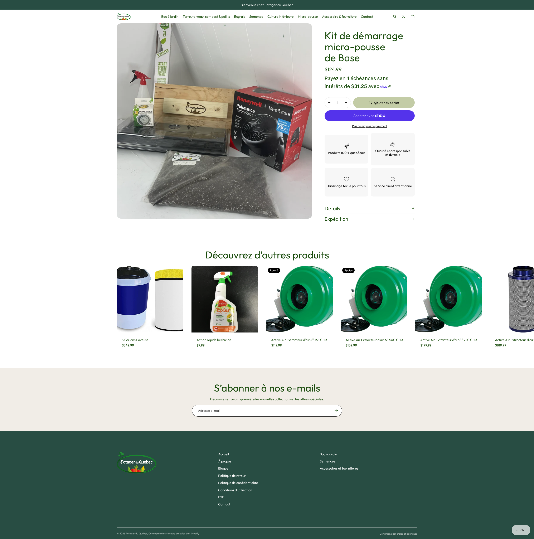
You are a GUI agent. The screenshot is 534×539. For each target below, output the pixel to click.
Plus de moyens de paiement (369, 126)
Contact (224, 504)
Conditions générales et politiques (398, 533)
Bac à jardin (328, 454)
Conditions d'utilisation (235, 490)
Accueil (223, 454)
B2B (221, 497)
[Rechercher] (394, 16)
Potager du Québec (136, 533)
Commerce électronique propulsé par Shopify (174, 533)
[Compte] (403, 16)
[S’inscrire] (336, 410)
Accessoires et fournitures (339, 468)
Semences (327, 461)
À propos (224, 461)
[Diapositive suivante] (413, 309)
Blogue (223, 468)
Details (332, 208)
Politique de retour (232, 476)
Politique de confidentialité (238, 483)
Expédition (336, 219)
